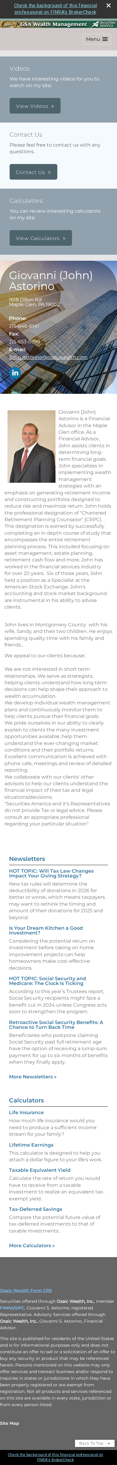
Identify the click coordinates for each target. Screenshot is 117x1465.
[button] (97, 39)
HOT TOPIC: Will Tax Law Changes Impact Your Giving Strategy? (51, 873)
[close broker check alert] (108, 5)
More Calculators (32, 1245)
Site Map (9, 1423)
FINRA (6, 1308)
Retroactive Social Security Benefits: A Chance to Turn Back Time (56, 1025)
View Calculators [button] (38, 238)
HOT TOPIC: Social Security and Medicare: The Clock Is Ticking (47, 981)
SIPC (20, 1308)
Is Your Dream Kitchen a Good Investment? (46, 930)
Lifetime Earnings (31, 1145)
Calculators (26, 1100)
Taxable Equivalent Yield (39, 1170)
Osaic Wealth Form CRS (26, 1290)
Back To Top (92, 1443)
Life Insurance (26, 1112)
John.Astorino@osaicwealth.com (48, 357)
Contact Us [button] (30, 172)
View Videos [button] (32, 106)
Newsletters (27, 858)
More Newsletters (33, 1077)
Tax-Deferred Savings (35, 1209)
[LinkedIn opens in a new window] (15, 373)
